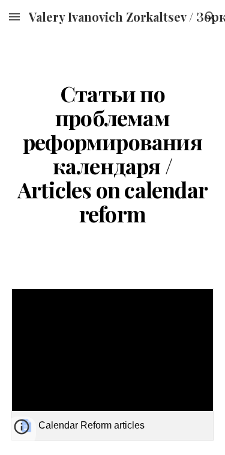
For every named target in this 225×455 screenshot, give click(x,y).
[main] (112, 154)
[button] (14, 16)
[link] (112, 365)
